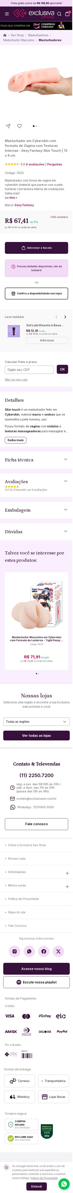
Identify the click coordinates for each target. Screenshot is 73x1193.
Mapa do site (17, 912)
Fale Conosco (17, 925)
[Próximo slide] (65, 317)
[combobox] (36, 722)
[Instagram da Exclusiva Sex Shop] (14, 951)
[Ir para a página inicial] (33, 14)
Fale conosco (36, 824)
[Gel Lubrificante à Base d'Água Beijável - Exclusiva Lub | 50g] (14, 331)
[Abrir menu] (7, 14)
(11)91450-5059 (43, 807)
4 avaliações (35, 164)
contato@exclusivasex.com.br (36, 798)
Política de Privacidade (23, 899)
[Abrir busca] (59, 14)
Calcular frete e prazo (21, 362)
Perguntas (54, 164)
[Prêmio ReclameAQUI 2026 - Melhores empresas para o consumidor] (47, 1131)
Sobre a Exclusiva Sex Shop (27, 845)
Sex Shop (17, 35)
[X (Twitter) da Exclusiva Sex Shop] (58, 951)
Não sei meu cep (16, 379)
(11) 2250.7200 (36, 775)
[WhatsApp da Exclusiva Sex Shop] (29, 951)
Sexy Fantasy (24, 205)
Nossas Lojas (17, 858)
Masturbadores (38, 35)
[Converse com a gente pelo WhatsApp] (64, 1184)
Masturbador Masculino (18, 40)
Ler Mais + (11, 197)
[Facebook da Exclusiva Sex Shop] (43, 951)
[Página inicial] (4, 35)
